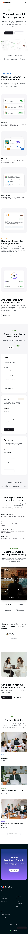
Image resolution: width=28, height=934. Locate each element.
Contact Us (19, 903)
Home (17, 898)
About (17, 901)
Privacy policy (4, 917)
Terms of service (5, 914)
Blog (17, 906)
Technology (4, 898)
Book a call (4, 901)
